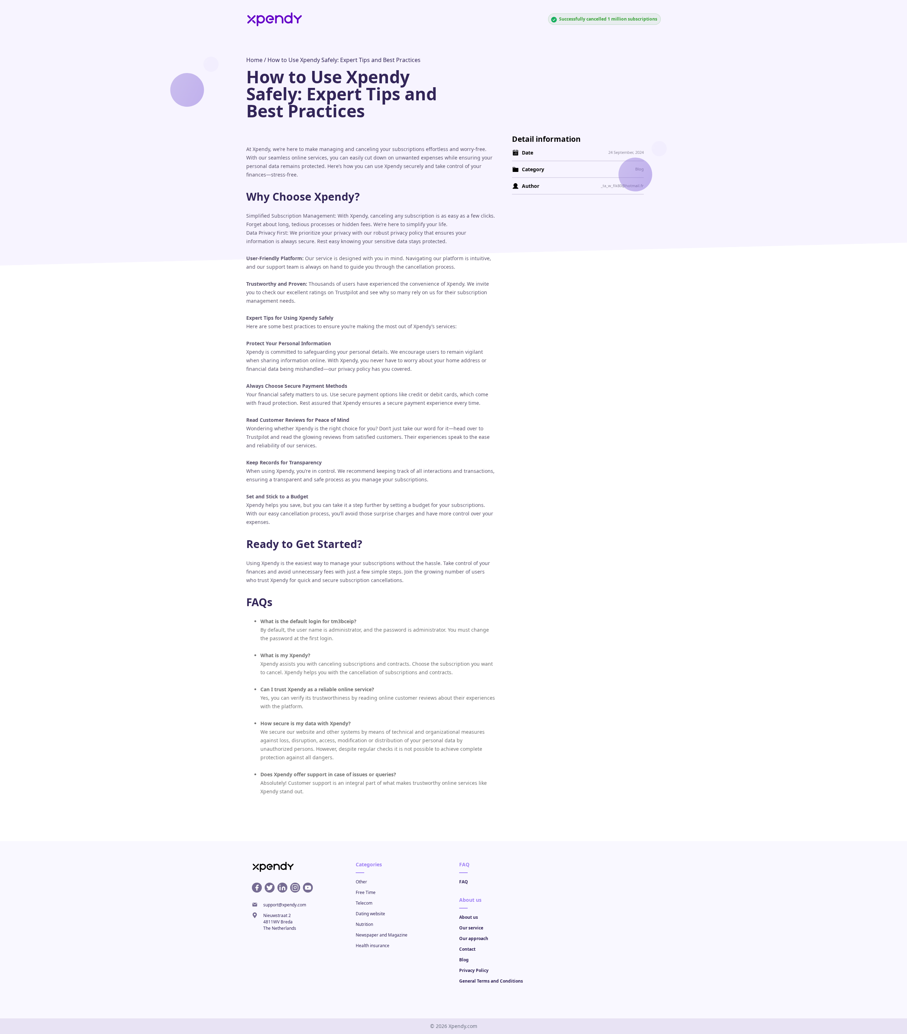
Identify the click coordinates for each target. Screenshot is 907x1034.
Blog (464, 960)
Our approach (473, 938)
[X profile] (270, 887)
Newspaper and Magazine (381, 935)
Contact (467, 949)
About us (468, 917)
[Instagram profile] (295, 887)
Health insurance (372, 946)
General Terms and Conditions (491, 981)
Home (254, 60)
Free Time (366, 892)
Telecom (364, 903)
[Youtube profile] (308, 887)
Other (361, 882)
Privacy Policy (474, 970)
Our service (471, 928)
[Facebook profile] (257, 887)
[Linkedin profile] (282, 887)
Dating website (370, 914)
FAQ (463, 882)
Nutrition (364, 924)
